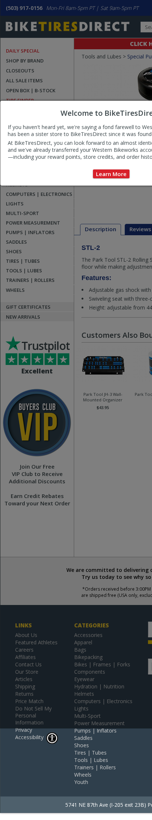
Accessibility (29, 737)
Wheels (82, 774)
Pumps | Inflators (95, 730)
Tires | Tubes (90, 752)
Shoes (81, 745)
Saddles (83, 737)
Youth (81, 781)
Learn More (111, 174)
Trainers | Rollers (95, 767)
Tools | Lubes (91, 759)
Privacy (23, 729)
